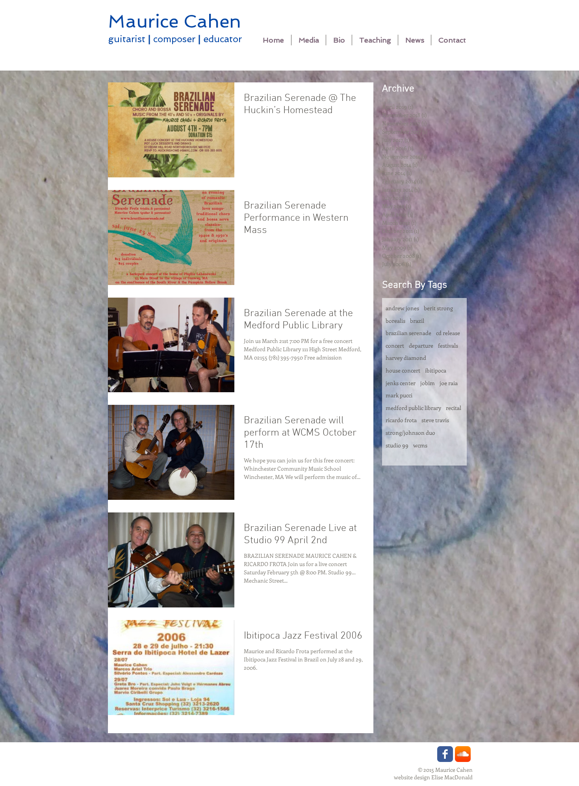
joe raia (449, 383)
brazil (417, 320)
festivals (448, 345)
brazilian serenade (408, 333)
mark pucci (399, 395)
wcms (420, 445)
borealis (395, 320)
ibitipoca (435, 370)
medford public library (413, 408)
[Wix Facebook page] (445, 754)
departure (421, 345)
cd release (448, 333)
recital (453, 408)
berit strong (438, 308)
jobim (427, 383)
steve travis (435, 420)
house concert (403, 370)
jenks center (401, 383)
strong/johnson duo (410, 432)
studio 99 (397, 445)
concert (395, 345)
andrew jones (402, 308)
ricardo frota (401, 420)
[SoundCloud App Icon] (463, 754)
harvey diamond (406, 357)
